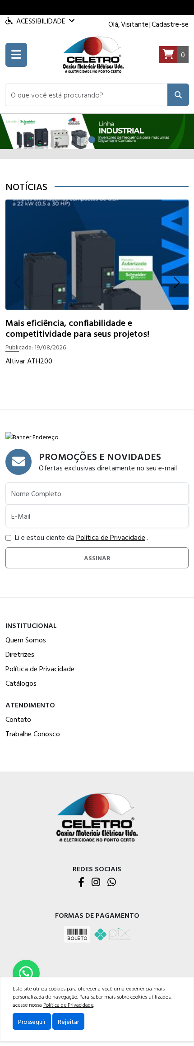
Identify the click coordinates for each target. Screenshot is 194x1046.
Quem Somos (25, 639)
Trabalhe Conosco (32, 733)
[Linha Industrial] (97, 130)
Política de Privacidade (110, 537)
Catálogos (21, 683)
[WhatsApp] (111, 883)
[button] (86, 95)
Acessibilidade (40, 20)
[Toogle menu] (16, 55)
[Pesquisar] (178, 95)
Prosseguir (32, 1021)
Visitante (134, 24)
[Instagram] (96, 883)
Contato (18, 719)
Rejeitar (68, 1021)
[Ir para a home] (97, 816)
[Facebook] (81, 883)
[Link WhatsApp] (26, 973)
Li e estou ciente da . (81, 537)
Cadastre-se (170, 24)
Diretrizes (19, 654)
